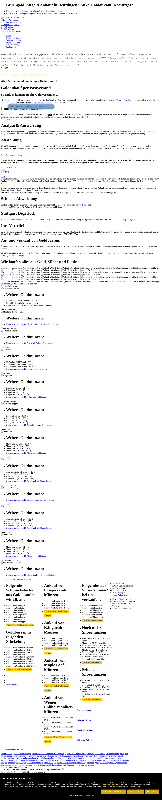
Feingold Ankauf (84, 720)
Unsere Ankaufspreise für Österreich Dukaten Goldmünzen (29, 343)
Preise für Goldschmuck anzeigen (19, 625)
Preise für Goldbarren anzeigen (18, 669)
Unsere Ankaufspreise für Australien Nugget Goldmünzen (29, 425)
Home (8, 36)
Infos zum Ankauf (84, 710)
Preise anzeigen (7, 284)
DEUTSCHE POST (9, 167)
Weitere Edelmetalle (19, 255)
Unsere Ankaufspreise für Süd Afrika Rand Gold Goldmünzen (31, 575)
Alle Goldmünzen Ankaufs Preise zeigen (17, 579)
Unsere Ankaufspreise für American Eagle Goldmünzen (28, 481)
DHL (3, 170)
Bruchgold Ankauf (85, 730)
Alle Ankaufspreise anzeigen (12, 749)
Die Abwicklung (12, 45)
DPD (3, 174)
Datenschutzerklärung (75, 795)
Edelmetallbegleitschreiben (126, 100)
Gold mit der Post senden (11, 31)
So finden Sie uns (8, 29)
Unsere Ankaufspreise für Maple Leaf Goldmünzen (26, 453)
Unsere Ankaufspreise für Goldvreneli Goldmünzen (26, 369)
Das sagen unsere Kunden (11, 22)
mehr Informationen (113, 792)
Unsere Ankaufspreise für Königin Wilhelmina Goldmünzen (30, 305)
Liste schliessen (12, 685)
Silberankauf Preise (14, 40)
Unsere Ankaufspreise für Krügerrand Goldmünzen (26, 397)
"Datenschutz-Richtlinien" (110, 785)
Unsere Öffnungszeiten (10, 24)
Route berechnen (8, 27)
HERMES (5, 172)
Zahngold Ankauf (84, 740)
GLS (3, 176)
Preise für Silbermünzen (92, 662)
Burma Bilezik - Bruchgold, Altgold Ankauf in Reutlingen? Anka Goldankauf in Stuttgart (41, 13)
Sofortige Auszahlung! (10, 20)
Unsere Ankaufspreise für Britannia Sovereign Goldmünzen (30, 500)
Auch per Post (84, 205)
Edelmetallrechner (13, 47)
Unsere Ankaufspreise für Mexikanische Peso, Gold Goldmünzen (32, 324)
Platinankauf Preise (13, 42)
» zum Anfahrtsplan (120, 595)
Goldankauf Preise (13, 38)
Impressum (90, 795)
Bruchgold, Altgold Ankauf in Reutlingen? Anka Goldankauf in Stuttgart (35, 11)
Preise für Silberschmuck (92, 620)
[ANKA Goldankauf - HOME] (14, 18)
